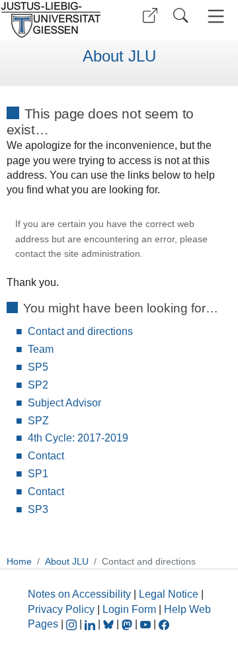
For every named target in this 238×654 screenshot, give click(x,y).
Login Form (129, 609)
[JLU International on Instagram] (72, 624)
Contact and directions (80, 331)
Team (41, 349)
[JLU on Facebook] (164, 624)
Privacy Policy (61, 609)
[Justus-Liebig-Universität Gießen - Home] (55, 20)
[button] (150, 15)
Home (19, 561)
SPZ (38, 420)
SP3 (38, 509)
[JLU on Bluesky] (109, 624)
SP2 (38, 385)
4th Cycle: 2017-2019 (78, 438)
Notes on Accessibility (81, 594)
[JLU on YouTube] (146, 624)
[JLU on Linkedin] (91, 624)
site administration (102, 254)
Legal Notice (168, 594)
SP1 (38, 473)
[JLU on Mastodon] (128, 624)
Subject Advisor (64, 402)
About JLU (119, 56)
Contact (46, 455)
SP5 (38, 367)
